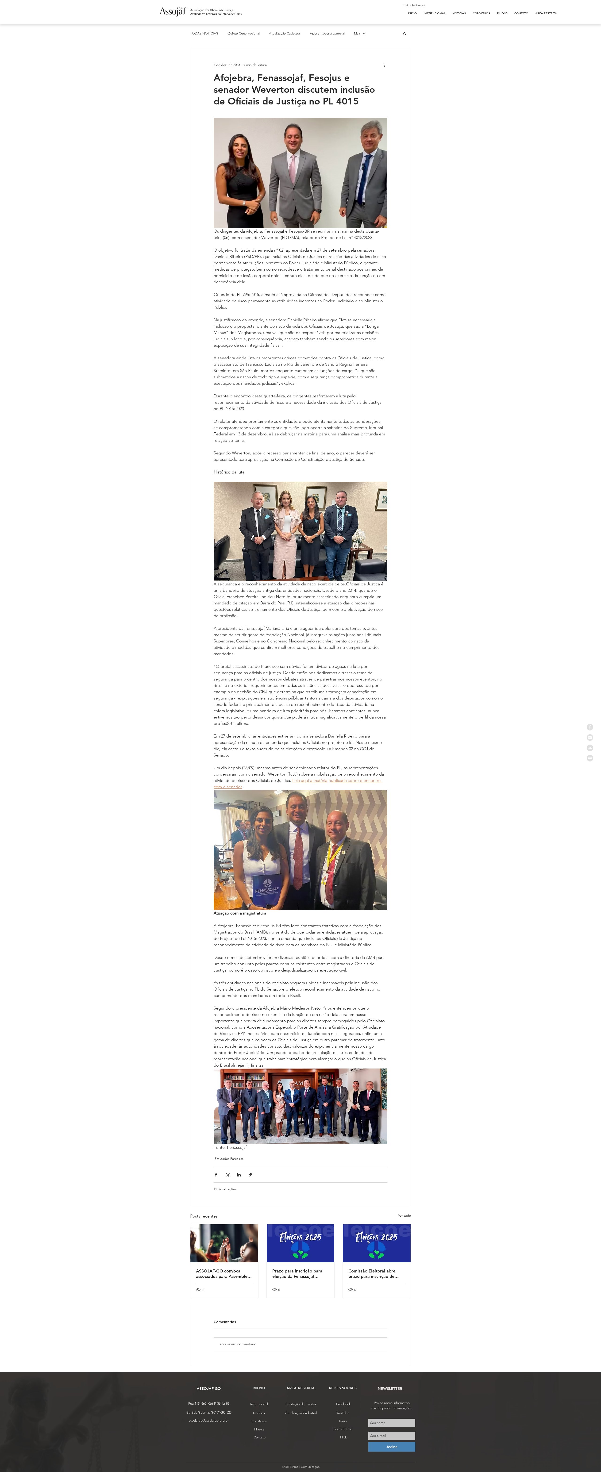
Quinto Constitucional (243, 33)
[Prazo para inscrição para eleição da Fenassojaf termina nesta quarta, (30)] (301, 1243)
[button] (405, 33)
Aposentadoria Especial (327, 33)
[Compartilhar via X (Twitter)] (227, 1174)
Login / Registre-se (413, 5)
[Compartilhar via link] (250, 1174)
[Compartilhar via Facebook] (216, 1174)
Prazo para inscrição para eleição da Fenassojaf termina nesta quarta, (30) (297, 1273)
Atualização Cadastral (284, 33)
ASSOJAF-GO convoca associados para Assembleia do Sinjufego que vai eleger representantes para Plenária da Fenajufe (223, 1273)
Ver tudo (404, 1215)
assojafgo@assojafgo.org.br (209, 1420)
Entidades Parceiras (229, 1159)
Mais (357, 33)
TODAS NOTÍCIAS (204, 33)
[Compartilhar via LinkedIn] (239, 1174)
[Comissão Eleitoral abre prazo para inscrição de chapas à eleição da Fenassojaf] (377, 1243)
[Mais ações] (384, 65)
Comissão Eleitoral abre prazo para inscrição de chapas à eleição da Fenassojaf (371, 1273)
